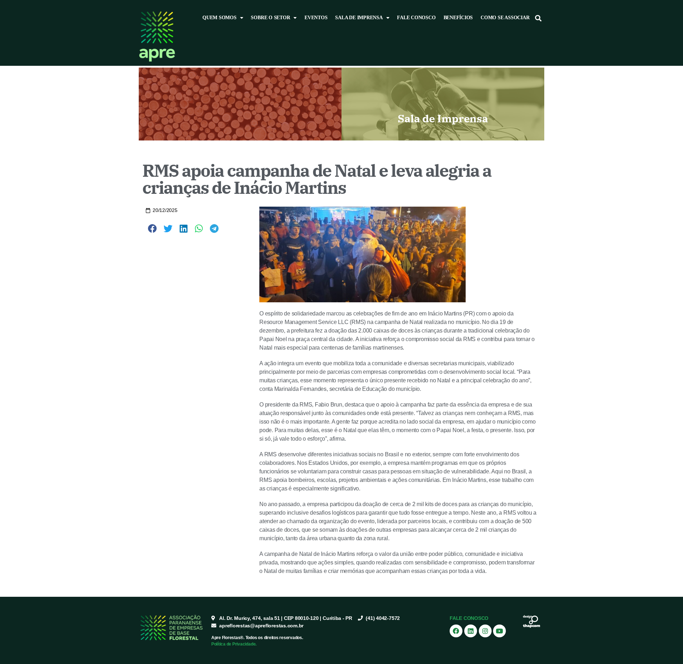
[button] (538, 18)
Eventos (316, 17)
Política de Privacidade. (233, 644)
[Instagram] (485, 631)
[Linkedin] (470, 631)
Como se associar (505, 17)
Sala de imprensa (358, 17)
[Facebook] (456, 631)
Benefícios (458, 17)
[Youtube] (499, 631)
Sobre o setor (270, 17)
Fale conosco (416, 17)
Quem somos (219, 17)
